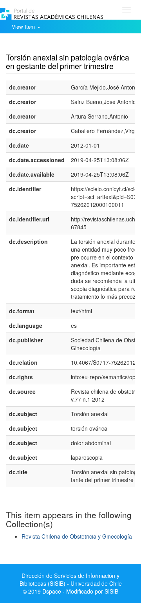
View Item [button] (24, 26)
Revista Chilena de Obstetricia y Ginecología (77, 536)
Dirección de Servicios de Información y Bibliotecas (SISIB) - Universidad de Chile (71, 579)
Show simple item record (36, 45)
